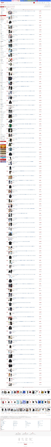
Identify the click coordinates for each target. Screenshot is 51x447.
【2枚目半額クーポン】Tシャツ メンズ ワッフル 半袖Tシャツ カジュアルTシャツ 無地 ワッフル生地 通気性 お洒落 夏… (23, 208)
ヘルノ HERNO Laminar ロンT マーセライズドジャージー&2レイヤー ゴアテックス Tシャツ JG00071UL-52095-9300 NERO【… (24, 269)
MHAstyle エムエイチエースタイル (15, 191)
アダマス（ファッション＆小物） (15, 252)
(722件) (18, 413)
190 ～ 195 (2, 81)
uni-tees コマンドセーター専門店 (15, 125)
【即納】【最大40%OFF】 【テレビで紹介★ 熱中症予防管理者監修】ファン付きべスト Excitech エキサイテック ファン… (23, 48)
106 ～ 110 (2, 121)
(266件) (3, 413)
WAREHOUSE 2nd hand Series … (11, 394)
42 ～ (1, 133)
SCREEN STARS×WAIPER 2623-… (2, 404)
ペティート (2, 58)
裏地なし (1, 73)
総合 (1, 7)
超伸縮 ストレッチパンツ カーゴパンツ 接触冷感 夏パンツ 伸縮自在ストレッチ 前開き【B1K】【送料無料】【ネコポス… (23, 260)
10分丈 (1, 60)
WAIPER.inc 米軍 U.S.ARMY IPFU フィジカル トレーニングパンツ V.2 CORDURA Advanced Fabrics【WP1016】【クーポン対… (24, 67)
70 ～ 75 (1, 96)
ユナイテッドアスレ (2, 37)
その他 (1, 14)
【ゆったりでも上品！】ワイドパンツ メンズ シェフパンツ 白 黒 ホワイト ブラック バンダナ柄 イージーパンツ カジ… (23, 133)
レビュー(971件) (15, 49)
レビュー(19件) (15, 336)
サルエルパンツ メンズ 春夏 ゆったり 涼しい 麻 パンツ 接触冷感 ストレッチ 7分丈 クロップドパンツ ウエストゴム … (23, 39)
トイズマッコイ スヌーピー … (36, 394)
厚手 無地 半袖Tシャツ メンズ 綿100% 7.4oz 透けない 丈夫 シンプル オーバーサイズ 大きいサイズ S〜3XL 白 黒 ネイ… (23, 128)
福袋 (1, 13)
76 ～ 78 (1, 94)
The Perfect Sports (14, 78)
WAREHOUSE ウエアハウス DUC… (5, 412)
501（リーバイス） (2, 135)
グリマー (1, 38)
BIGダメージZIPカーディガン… (30, 394)
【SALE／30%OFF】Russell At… (21, 404)
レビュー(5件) (15, 284)
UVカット (2, 138)
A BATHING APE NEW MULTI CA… (45, 394)
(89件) (9, 413)
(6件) (33, 413)
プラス (1, 57)
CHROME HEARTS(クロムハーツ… (2, 394)
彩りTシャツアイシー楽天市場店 (15, 205)
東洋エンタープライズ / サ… (14, 394)
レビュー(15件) (15, 96)
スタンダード (2, 70)
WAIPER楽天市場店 (14, 68)
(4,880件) (15, 413)
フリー (1, 68)
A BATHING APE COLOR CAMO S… (8, 404)
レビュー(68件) (15, 162)
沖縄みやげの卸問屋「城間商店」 (15, 318)
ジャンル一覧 (46, 4)
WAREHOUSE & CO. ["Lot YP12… (39, 394)
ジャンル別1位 (20, 4)
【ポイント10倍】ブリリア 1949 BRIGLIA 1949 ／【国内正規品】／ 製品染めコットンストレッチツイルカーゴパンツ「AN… (24, 20)
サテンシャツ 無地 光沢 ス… (24, 394)
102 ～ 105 (2, 123)
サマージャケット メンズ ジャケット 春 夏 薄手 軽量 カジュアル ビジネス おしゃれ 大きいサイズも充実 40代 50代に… (23, 354)
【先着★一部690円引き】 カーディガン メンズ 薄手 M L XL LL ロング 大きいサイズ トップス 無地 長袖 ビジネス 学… (23, 34)
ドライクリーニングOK (3, 87)
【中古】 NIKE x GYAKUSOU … (42, 394)
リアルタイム (17, 4)
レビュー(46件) (15, 275)
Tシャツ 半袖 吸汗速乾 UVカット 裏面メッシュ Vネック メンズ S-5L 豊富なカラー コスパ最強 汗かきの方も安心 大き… (23, 95)
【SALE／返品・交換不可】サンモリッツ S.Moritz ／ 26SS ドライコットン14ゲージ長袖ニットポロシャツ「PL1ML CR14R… (24, 255)
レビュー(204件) (15, 223)
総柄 (1, 27)
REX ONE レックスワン (14, 92)
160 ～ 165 (2, 77)
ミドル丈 (1, 83)
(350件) (49, 413)
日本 (1, 42)
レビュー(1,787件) (15, 289)
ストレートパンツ (2, 53)
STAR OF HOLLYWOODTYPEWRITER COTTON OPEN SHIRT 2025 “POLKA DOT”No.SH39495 (21, 302)
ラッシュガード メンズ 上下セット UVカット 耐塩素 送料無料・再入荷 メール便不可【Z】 (20, 86)
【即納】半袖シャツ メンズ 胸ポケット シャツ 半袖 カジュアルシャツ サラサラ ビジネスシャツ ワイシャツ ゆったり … (23, 147)
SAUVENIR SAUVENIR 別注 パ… (18, 404)
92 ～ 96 (1, 120)
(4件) (27, 413)
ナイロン (1, 21)
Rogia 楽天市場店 (14, 364)
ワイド (1, 71)
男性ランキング (11, 4)
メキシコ (1, 44)
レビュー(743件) (15, 16)
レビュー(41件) (15, 369)
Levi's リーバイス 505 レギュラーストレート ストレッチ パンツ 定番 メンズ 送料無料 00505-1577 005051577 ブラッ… (23, 382)
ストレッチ (2, 46)
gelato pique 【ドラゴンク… (36, 404)
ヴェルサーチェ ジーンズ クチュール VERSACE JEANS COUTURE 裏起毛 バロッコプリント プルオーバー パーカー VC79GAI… (24, 194)
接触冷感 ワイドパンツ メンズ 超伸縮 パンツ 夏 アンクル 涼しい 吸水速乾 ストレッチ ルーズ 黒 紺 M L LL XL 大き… (23, 53)
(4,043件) (40, 413)
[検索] (34, 2)
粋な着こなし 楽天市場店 (15, 256)
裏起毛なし (2, 104)
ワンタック (2, 107)
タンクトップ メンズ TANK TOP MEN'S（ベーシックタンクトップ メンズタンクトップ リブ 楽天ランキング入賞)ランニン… (24, 288)
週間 (13, 8)
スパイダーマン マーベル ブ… (48, 394)
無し (1, 127)
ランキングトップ (8, 4)
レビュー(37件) (15, 350)
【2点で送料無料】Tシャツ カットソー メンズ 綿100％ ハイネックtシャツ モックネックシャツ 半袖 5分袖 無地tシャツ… (23, 349)
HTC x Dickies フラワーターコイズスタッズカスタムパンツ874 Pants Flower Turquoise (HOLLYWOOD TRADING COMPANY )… (24, 166)
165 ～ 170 (2, 75)
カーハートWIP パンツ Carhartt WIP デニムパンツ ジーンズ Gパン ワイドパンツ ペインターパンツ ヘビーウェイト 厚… (23, 227)
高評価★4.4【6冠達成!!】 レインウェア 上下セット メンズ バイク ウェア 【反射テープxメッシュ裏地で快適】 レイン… (23, 114)
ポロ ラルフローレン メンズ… (27, 394)
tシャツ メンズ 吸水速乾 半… (27, 404)
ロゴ (1, 26)
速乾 (1, 47)
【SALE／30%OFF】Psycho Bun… (33, 394)
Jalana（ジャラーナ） (14, 31)
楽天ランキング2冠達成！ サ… (18, 394)
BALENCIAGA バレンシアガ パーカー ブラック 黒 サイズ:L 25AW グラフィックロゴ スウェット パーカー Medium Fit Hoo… (24, 100)
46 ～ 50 (1, 109)
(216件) (24, 413)
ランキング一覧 (2, 143)
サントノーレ (14, 143)
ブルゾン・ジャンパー (3, 112)
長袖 (1, 34)
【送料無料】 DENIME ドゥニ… (21, 394)
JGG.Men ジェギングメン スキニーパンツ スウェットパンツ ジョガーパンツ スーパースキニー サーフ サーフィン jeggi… (23, 335)
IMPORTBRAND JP (14, 270)
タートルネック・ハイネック (3, 51)
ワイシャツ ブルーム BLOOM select (15, 45)
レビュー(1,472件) (15, 63)
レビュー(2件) (15, 317)
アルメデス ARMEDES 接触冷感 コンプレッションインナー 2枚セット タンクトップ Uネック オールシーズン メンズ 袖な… (24, 274)
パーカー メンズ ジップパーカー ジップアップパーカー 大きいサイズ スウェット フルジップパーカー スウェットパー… (23, 368)
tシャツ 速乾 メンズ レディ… (48, 404)
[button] (37, 2)
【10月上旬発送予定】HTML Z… (24, 404)
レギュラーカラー (2, 115)
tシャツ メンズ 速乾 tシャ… (42, 404)
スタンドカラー (2, 116)
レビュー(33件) (15, 30)
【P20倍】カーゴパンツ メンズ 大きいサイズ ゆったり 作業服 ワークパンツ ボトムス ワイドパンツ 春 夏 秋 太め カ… (23, 175)
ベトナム (1, 43)
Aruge (13, 64)
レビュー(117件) (15, 115)
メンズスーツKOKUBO (14, 219)
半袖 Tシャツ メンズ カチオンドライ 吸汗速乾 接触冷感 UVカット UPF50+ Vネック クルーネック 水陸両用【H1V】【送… (23, 321)
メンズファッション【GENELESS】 (15, 17)
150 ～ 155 (2, 79)
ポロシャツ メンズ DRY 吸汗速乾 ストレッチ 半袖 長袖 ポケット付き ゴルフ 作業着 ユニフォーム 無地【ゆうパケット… (23, 81)
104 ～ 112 (2, 102)
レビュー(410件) (15, 209)
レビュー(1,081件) (15, 35)
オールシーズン (2, 31)
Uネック (1, 49)
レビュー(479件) (15, 82)
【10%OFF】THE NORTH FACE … (5, 394)
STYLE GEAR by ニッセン (15, 97)
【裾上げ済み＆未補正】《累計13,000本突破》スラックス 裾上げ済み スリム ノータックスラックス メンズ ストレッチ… (23, 340)
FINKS (13, 238)
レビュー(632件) (15, 129)
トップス (2, 8)
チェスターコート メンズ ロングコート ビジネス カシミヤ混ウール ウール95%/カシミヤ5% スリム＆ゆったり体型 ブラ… (23, 222)
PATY (13, 285)
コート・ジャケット (3, 9)
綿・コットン (2, 20)
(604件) (42, 413)
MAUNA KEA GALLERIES (14, 303)
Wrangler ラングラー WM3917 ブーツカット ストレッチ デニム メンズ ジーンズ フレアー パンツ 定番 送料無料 (22, 161)
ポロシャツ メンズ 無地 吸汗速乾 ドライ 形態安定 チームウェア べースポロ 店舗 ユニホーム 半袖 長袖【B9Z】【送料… (23, 307)
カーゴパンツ (2, 54)
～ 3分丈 (1, 62)
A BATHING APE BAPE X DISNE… (33, 404)
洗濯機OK (2, 86)
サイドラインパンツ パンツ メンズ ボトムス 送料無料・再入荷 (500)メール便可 (19, 213)
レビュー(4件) (15, 237)
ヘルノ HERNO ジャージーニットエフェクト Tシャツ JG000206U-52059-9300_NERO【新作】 (21, 241)
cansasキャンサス (14, 153)
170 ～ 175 (2, 76)
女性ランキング (14, 4)
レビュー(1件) (15, 176)
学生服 (1, 12)
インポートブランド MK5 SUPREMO (15, 242)
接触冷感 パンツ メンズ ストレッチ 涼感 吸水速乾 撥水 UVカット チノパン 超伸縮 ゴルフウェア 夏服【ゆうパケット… (23, 180)
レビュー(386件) (15, 190)
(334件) (36, 413)
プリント (1, 25)
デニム (1, 22)
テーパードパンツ (2, 55)
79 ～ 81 (1, 92)
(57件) (21, 413)
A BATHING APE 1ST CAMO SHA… (8, 394)
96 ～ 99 (1, 100)
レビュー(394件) (15, 322)
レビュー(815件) (15, 148)
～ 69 (1, 98)
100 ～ (1, 97)
